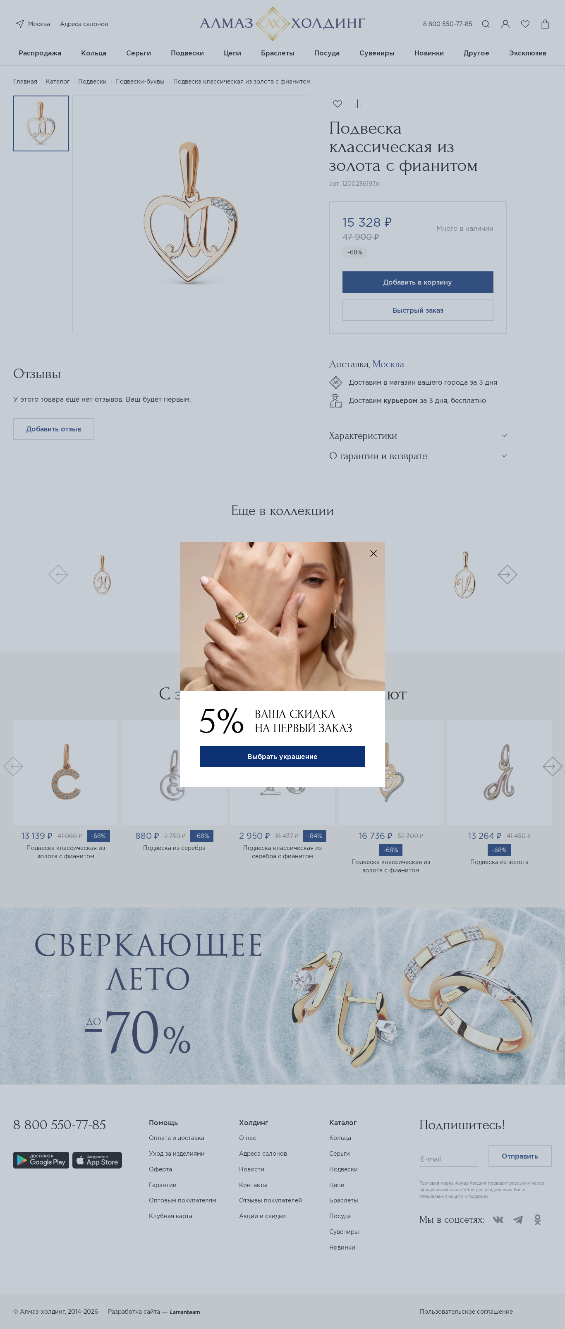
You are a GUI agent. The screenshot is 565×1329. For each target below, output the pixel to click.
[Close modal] (373, 553)
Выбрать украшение (282, 756)
